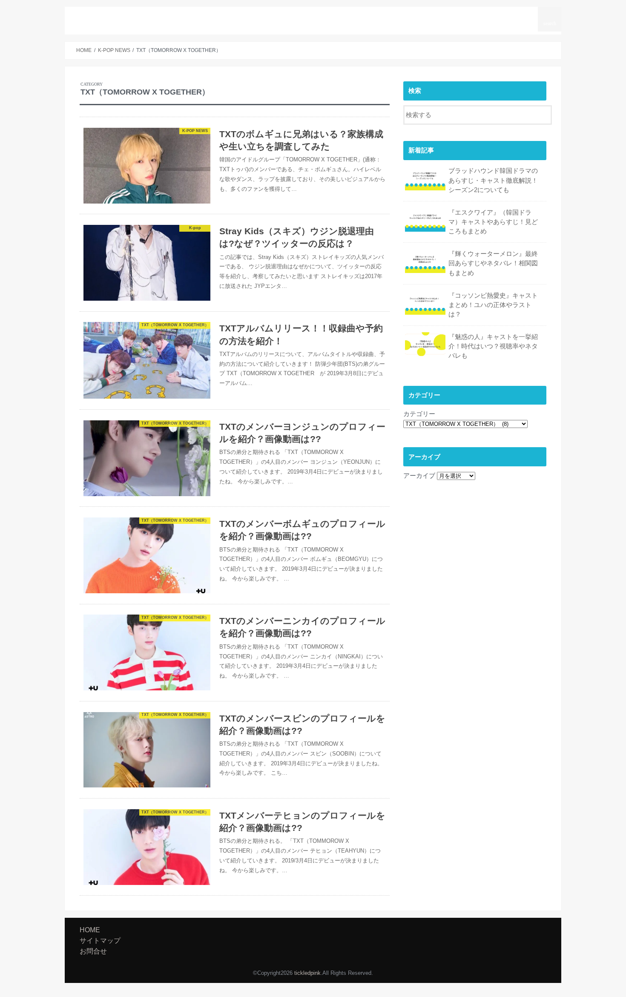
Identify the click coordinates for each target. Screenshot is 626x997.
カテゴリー (419, 414)
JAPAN (437, 17)
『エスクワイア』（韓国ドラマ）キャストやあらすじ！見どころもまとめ (493, 222)
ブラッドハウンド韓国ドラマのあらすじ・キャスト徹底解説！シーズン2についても (493, 180)
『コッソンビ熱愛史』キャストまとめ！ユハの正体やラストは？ (493, 305)
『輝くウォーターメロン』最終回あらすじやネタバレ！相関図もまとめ (493, 263)
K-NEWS (326, 17)
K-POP (361, 17)
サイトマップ (478, 17)
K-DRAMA (399, 17)
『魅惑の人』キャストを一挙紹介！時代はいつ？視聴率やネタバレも (493, 346)
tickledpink (105, 19)
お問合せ (520, 17)
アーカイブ (419, 475)
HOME (291, 17)
